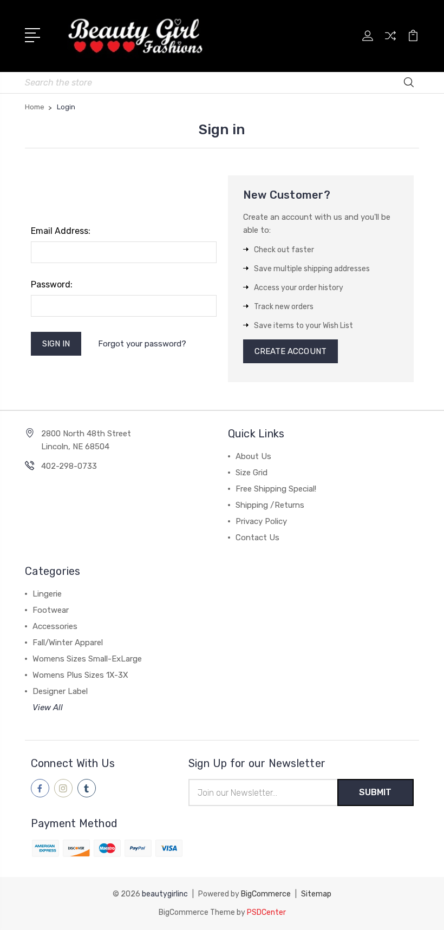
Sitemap (316, 894)
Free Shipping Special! (276, 489)
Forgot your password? (142, 344)
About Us (253, 456)
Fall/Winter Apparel (67, 642)
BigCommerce (266, 894)
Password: (52, 284)
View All (47, 707)
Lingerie (47, 594)
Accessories (54, 626)
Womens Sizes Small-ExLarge (87, 659)
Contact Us (257, 537)
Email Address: (60, 231)
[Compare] (390, 42)
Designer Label (60, 691)
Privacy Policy (261, 521)
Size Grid (251, 472)
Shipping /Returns (270, 505)
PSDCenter (266, 912)
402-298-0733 (69, 466)
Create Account (290, 351)
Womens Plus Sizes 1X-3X (80, 675)
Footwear (50, 610)
